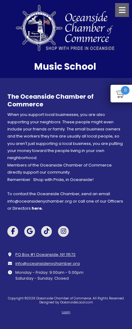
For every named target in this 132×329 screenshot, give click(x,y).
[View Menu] (122, 10)
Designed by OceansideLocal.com (66, 302)
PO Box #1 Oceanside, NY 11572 (45, 254)
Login (66, 312)
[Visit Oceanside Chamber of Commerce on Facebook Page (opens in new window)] (12, 231)
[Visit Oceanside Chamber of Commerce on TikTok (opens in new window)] (46, 231)
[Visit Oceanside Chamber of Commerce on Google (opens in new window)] (29, 231)
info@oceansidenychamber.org (47, 263)
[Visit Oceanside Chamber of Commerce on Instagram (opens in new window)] (63, 231)
